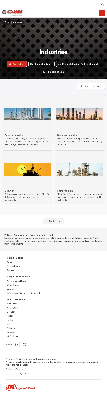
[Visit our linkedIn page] (17, 344)
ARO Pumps (12, 308)
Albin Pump (12, 304)
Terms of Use (13, 270)
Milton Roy (12, 328)
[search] (102, 4)
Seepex (10, 332)
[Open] (102, 13)
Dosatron (11, 312)
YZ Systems (12, 336)
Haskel (10, 320)
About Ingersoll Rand (16, 281)
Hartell (10, 316)
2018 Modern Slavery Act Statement (23, 293)
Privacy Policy (13, 266)
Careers (10, 289)
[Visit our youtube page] (24, 344)
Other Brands (13, 285)
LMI (8, 324)
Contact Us (12, 262)
